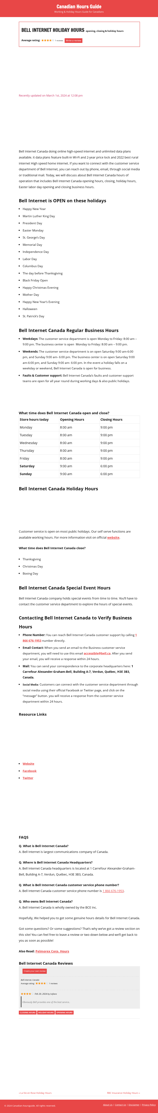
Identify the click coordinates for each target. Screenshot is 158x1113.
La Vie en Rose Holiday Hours (36, 1092)
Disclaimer (134, 1104)
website (113, 537)
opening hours (64, 1012)
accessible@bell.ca (97, 653)
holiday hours (46, 1012)
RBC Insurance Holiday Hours (122, 1092)
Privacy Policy (149, 1104)
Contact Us (120, 1104)
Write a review (73, 40)
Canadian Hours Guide (79, 6)
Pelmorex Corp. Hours (52, 951)
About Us (107, 1104)
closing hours (27, 1012)
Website (28, 764)
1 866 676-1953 (113, 891)
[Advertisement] (79, 71)
